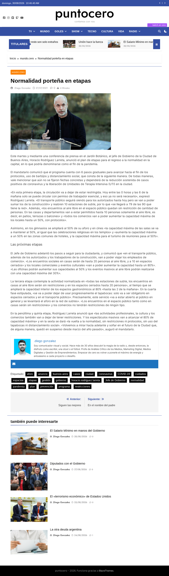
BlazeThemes (106, 570)
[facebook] (4, 18)
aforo (30, 374)
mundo (45, 31)
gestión (46, 380)
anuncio (43, 374)
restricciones (82, 386)
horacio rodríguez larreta (85, 380)
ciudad (89, 374)
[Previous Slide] (160, 3)
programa (64, 386)
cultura (107, 31)
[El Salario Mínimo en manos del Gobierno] (103, 44)
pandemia (19, 386)
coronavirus (105, 374)
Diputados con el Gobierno (67, 463)
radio (133, 31)
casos (76, 374)
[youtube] (21, 18)
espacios (18, 380)
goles (59, 31)
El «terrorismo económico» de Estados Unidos (80, 496)
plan (32, 386)
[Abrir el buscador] (159, 31)
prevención (46, 386)
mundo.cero (18, 72)
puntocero (84, 12)
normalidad (137, 380)
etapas (33, 380)
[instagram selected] (8, 18)
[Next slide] (165, 3)
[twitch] (17, 18)
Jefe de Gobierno (115, 380)
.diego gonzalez (22, 88)
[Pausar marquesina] (156, 44)
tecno (92, 31)
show (75, 31)
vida (121, 31)
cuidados (140, 374)
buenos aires (60, 374)
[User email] (13, 364)
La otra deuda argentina (66, 529)
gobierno (61, 380)
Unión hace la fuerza (79, 41)
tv (30, 31)
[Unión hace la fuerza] (58, 44)
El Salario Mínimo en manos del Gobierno (136, 41)
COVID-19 (124, 374)
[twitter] (13, 18)
